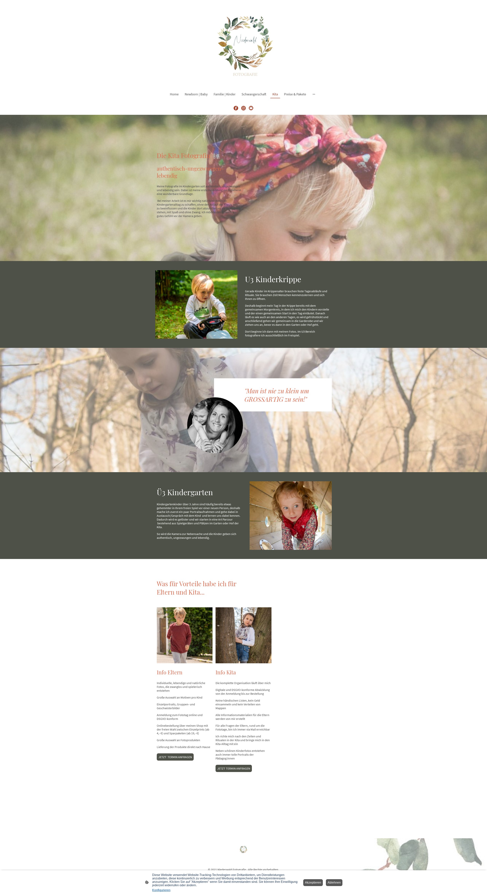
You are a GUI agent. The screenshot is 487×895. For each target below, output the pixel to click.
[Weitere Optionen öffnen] (314, 94)
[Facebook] (236, 108)
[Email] (251, 108)
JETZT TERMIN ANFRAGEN (175, 757)
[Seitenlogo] (243, 43)
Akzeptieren (313, 882)
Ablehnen (334, 882)
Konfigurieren (161, 890)
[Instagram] (243, 108)
